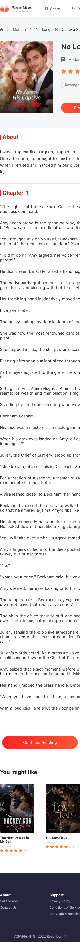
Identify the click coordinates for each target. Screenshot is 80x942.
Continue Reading (40, 742)
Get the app (9, 901)
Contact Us (8, 907)
